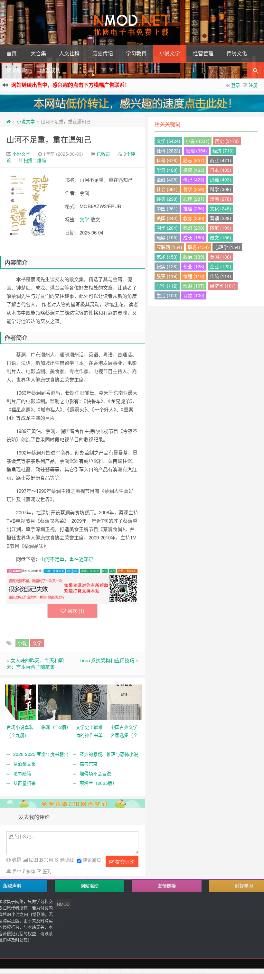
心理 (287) (193, 199)
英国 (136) (220, 256)
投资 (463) (193, 170)
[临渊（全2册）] (55, 701)
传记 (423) (193, 179)
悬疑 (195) (167, 237)
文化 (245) (220, 208)
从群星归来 (24, 783)
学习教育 (136, 53)
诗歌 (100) (193, 295)
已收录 (103, 154)
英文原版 (16, 70)
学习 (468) (167, 170)
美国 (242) (167, 218)
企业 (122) (220, 266)
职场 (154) (198, 247)
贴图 (33, 859)
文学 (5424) (168, 141)
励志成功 (50, 70)
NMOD (63, 904)
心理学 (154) (227, 247)
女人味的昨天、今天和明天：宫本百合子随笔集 (35, 663)
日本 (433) (220, 170)
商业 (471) (220, 160)
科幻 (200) (193, 228)
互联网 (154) (169, 247)
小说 (22, 642)
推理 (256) (193, 208)
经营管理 (203, 53)
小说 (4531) (198, 141)
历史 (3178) (227, 141)
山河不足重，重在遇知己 (48, 139)
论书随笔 (22, 773)
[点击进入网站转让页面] (132, 103)
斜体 (30, 871)
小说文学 (169, 53)
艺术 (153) (167, 256)
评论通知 (92, 860)
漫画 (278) (220, 199)
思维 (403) (220, 179)
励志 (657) (193, 160)
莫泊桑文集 (24, 763)
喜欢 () (76, 610)
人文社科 (69, 53)
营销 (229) (220, 218)
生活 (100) (167, 295)
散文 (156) (220, 237)
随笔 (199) (220, 228)
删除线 (66, 859)
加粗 (48, 859)
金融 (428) (167, 179)
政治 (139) (193, 256)
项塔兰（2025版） (98, 783)
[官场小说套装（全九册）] (20, 701)
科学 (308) (220, 189)
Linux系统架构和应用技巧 (107, 660)
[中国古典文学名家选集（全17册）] (124, 701)
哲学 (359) (193, 189)
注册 (253, 85)
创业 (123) (193, 266)
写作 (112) (167, 285)
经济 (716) (223, 150)
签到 (46, 871)
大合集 (38, 53)
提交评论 (124, 861)
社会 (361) (167, 189)
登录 (235, 85)
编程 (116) (193, 276)
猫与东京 (89, 763)
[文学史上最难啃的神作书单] (89, 701)
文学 (84, 219)
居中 (16, 871)
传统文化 (236, 53)
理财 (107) (193, 285)
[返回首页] (8, 121)
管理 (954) (196, 150)
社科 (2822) (168, 150)
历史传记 (102, 53)
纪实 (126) (167, 266)
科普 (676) (167, 160)
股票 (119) (167, 276)
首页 (11, 53)
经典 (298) (167, 199)
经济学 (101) (223, 285)
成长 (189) (193, 237)
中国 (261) (167, 208)
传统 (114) (220, 276)
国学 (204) (167, 228)
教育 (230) (193, 218)
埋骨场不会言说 (95, 773)
